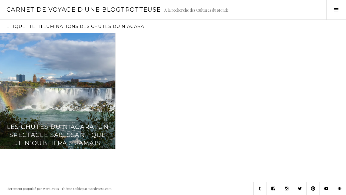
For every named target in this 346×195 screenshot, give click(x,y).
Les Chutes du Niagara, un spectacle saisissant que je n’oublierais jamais (58, 135)
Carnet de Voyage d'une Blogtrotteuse (83, 9)
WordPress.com (100, 188)
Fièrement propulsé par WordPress (32, 188)
